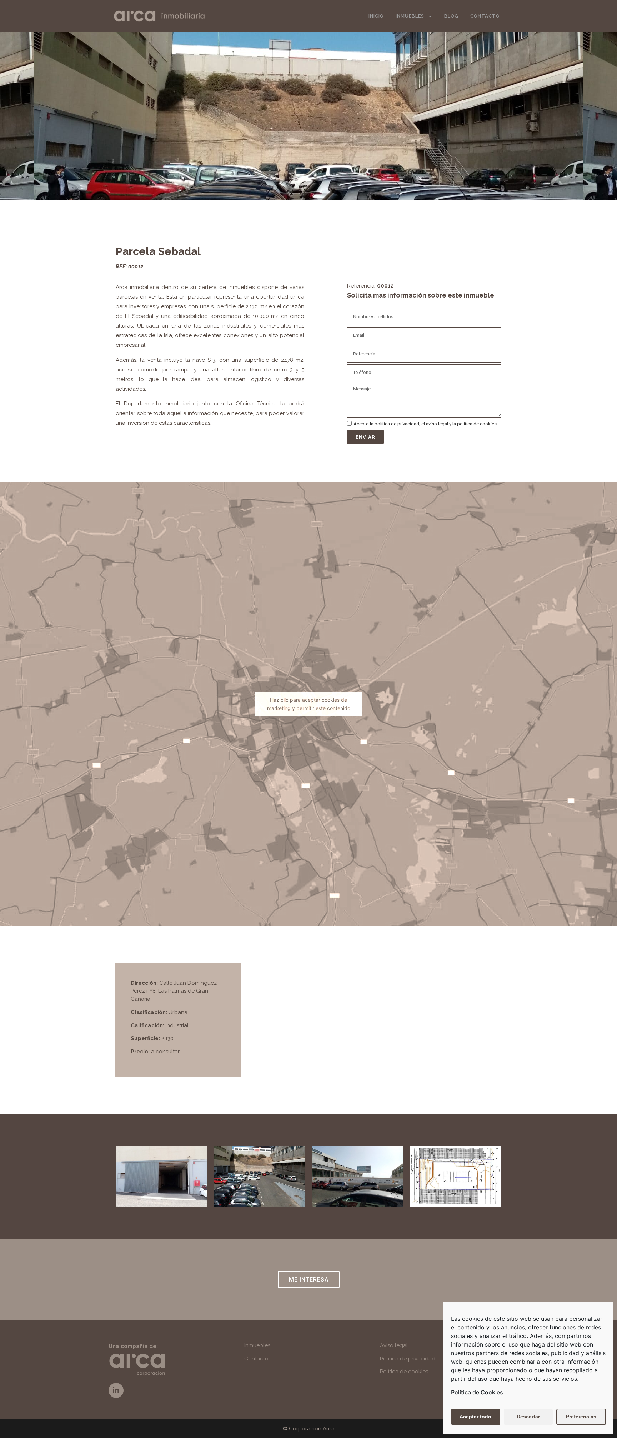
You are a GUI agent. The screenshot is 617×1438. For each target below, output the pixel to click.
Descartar (528, 1416)
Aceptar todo (475, 1416)
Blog (451, 16)
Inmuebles (410, 16)
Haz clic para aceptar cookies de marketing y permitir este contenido (308, 704)
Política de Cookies (477, 1392)
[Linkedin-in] (116, 1390)
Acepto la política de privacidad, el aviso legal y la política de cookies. (425, 424)
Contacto (485, 16)
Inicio (376, 16)
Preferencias (581, 1416)
